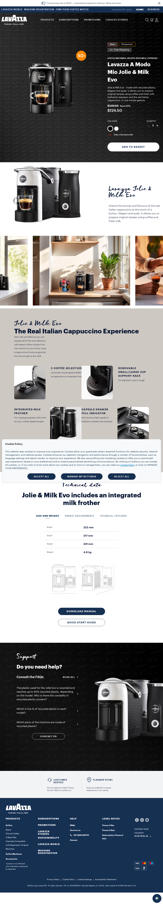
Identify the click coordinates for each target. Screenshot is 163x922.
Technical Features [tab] (113, 516)
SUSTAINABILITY (49, 838)
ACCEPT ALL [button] (41, 476)
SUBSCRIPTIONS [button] (69, 20)
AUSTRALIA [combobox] (141, 836)
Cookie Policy (68, 879)
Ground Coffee (12, 834)
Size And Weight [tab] (47, 516)
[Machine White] (116, 128)
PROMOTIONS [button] (92, 20)
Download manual (81, 611)
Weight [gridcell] (50, 552)
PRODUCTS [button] (47, 20)
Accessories (11, 859)
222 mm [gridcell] (88, 527)
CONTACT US (48, 736)
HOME (140, 9)
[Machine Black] (110, 128)
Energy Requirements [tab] (79, 516)
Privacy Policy (53, 879)
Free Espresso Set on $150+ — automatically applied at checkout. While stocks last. (84, 3)
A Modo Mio (11, 837)
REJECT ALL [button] (121, 476)
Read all (69, 677)
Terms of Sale (108, 830)
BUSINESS (154, 9)
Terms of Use (108, 825)
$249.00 (113, 105)
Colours (112, 121)
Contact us (75, 830)
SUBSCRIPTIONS (48, 819)
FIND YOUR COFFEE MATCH (72, 9)
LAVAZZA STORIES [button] (117, 20)
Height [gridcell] (50, 544)
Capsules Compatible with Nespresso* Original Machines (17, 845)
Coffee (9, 825)
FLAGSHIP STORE (103, 780)
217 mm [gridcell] (88, 535)
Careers (73, 840)
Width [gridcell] (49, 527)
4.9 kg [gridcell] (87, 552)
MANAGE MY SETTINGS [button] (81, 476)
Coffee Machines (14, 854)
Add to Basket (133, 147)
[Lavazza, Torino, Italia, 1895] (14, 20)
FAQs (72, 825)
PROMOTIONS (47, 825)
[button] (159, 3)
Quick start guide (81, 622)
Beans (8, 830)
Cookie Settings (85, 879)
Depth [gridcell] (49, 536)
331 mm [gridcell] (88, 544)
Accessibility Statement (105, 879)
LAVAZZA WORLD (11, 9)
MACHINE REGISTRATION (39, 9)
